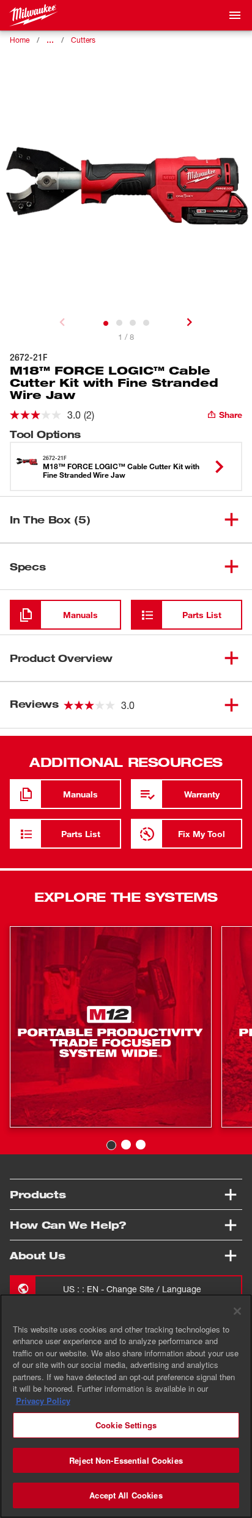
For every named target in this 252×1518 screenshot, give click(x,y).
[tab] (106, 323)
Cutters (83, 40)
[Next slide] (189, 322)
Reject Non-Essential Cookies (126, 1460)
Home (19, 40)
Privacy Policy (43, 1400)
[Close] (237, 1311)
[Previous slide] (62, 322)
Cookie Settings (126, 1425)
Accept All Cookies (125, 1495)
